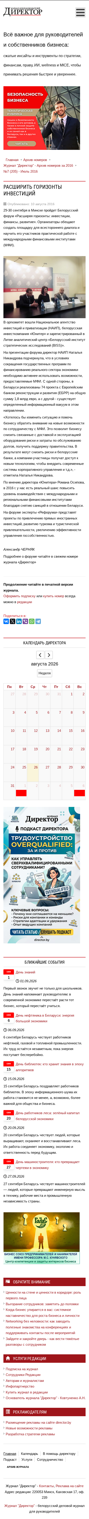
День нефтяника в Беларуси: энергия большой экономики (45, 1018)
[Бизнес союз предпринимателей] (41, 1238)
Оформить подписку (19, 596)
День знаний (25, 972)
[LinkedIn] (19, 621)
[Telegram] (38, 621)
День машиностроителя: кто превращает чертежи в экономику (48, 1165)
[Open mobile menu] (80, 12)
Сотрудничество (50, 1459)
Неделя (45, 673)
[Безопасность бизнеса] (41, 117)
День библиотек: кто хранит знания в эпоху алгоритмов (50, 1067)
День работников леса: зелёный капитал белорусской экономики (48, 1116)
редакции (24, 602)
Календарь (29, 1454)
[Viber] (25, 621)
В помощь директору (59, 1454)
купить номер (53, 596)
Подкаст (10, 1459)
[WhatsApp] (31, 621)
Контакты (46, 1486)
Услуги (26, 1459)
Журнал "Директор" (19, 1506)
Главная (9, 1454)
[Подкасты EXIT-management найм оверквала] (41, 875)
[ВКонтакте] (6, 621)
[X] (12, 621)
